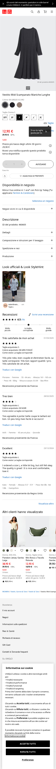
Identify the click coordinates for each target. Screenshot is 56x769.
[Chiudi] (46, 131)
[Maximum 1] (22, 164)
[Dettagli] (50, 152)
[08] (5, 105)
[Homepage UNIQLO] (7, 11)
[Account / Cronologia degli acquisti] (38, 11)
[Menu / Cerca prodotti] (52, 11)
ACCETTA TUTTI (28, 743)
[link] (31, 4)
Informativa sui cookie (15, 735)
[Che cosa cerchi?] (32, 11)
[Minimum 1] (6, 164)
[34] (19, 105)
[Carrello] (45, 11)
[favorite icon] (22, 550)
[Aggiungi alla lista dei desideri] (22, 274)
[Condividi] (4, 176)
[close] (3, 3)
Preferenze (28, 759)
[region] (28, 716)
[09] (12, 105)
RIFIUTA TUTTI (28, 752)
